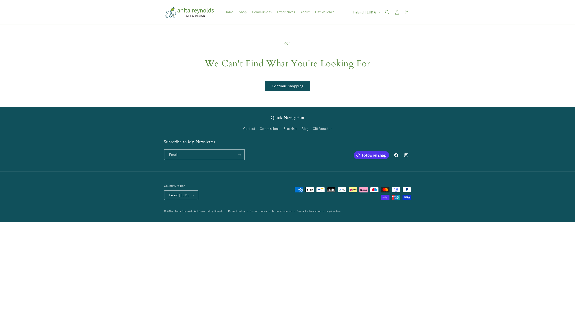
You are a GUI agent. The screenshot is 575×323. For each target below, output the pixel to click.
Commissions (269, 129)
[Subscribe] (239, 154)
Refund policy (236, 211)
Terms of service (282, 211)
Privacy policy (258, 211)
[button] (387, 12)
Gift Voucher (322, 129)
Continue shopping (287, 86)
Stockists (290, 129)
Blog (305, 129)
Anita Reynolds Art (186, 211)
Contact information (309, 211)
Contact (249, 129)
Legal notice (333, 211)
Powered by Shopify (211, 211)
